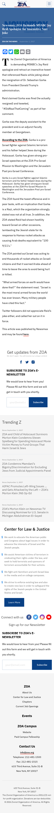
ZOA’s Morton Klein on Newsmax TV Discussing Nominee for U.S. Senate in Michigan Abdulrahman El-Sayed (25, 512)
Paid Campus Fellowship (27, 736)
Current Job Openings (27, 706)
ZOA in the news (9, 41)
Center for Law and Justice (27, 697)
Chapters (27, 701)
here (26, 334)
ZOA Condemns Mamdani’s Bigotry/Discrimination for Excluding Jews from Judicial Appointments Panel (26, 467)
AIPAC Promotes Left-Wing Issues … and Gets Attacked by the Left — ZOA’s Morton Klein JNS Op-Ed (25, 490)
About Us (27, 692)
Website (27, 732)
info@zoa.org (27, 752)
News (4, 430)
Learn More (14, 602)
